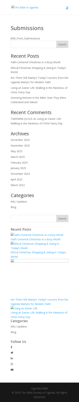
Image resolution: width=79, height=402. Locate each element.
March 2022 (18, 185)
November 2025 (20, 145)
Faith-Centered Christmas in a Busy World (35, 62)
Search (62, 44)
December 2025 (20, 140)
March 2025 (18, 157)
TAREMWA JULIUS (21, 119)
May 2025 (16, 151)
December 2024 (20, 173)
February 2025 (19, 162)
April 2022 (16, 179)
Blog (13, 207)
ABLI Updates (19, 201)
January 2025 (18, 168)
